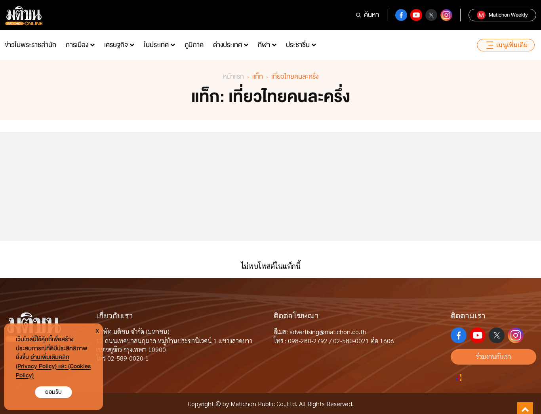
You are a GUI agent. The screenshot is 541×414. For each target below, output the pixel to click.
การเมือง (77, 45)
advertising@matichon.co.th (328, 331)
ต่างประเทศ (227, 45)
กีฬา (264, 45)
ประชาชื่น (298, 45)
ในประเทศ (156, 45)
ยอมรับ (53, 392)
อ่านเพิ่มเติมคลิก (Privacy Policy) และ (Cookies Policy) (53, 366)
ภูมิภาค (194, 45)
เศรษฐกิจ (116, 45)
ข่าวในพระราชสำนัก (30, 45)
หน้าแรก (233, 76)
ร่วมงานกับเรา (493, 356)
